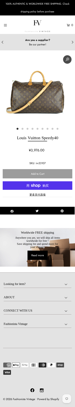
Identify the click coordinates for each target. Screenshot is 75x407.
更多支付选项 (37, 195)
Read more (37, 255)
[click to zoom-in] (67, 59)
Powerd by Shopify (48, 399)
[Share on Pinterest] (62, 211)
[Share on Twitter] (37, 211)
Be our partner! (37, 44)
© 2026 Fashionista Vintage (19, 399)
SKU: (32, 163)
